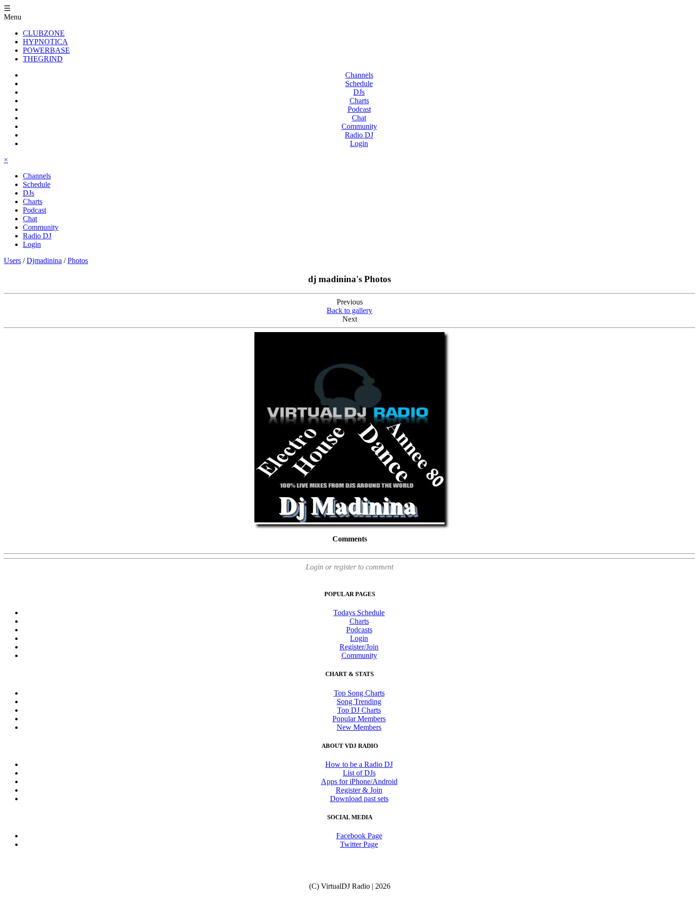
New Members (359, 727)
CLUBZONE (44, 33)
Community (359, 126)
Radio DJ (359, 135)
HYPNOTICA (45, 42)
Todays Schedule (359, 613)
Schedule (359, 83)
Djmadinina (44, 260)
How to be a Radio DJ (359, 764)
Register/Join (359, 647)
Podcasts (359, 630)
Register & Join (359, 790)
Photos (78, 260)
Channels (359, 75)
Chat (359, 118)
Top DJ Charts (359, 710)
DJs (359, 92)
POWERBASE (46, 50)
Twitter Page (359, 844)
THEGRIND (43, 59)
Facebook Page (359, 836)
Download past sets (359, 799)
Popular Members (359, 719)
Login (359, 143)
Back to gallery (349, 310)
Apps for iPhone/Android (359, 781)
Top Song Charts (359, 693)
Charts (359, 101)
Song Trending (359, 701)
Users (12, 260)
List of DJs (359, 773)
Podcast (359, 109)
